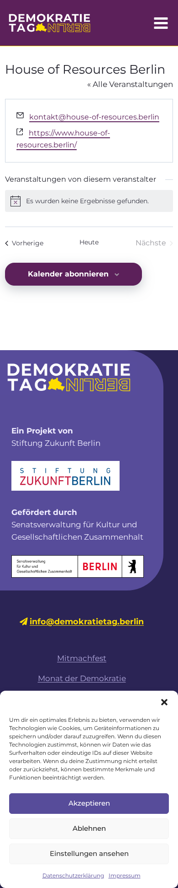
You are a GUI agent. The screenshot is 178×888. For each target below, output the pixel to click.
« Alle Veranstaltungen (130, 84)
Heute (89, 242)
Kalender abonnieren (68, 274)
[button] (164, 702)
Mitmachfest (81, 658)
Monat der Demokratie (82, 678)
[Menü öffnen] (161, 22)
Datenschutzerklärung (73, 875)
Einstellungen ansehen (89, 853)
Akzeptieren (89, 803)
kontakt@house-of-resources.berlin (94, 117)
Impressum (125, 875)
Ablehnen (89, 828)
